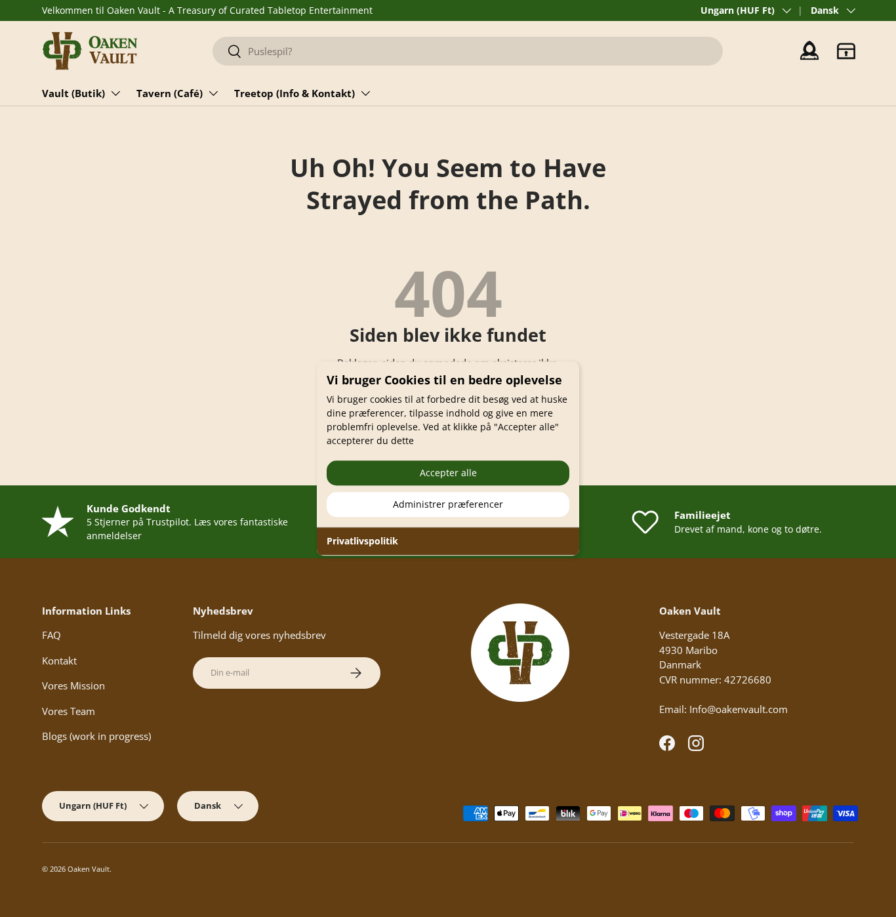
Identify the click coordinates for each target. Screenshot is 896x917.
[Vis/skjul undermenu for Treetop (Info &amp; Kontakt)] (365, 93)
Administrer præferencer (448, 504)
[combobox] (468, 51)
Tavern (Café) (169, 93)
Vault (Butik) (73, 93)
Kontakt (59, 660)
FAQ (51, 635)
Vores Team (68, 711)
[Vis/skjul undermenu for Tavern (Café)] (213, 93)
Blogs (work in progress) (96, 736)
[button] (846, 51)
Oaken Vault (89, 869)
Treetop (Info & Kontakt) (294, 93)
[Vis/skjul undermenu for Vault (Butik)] (115, 93)
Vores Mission (73, 685)
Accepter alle (448, 472)
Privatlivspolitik (362, 541)
